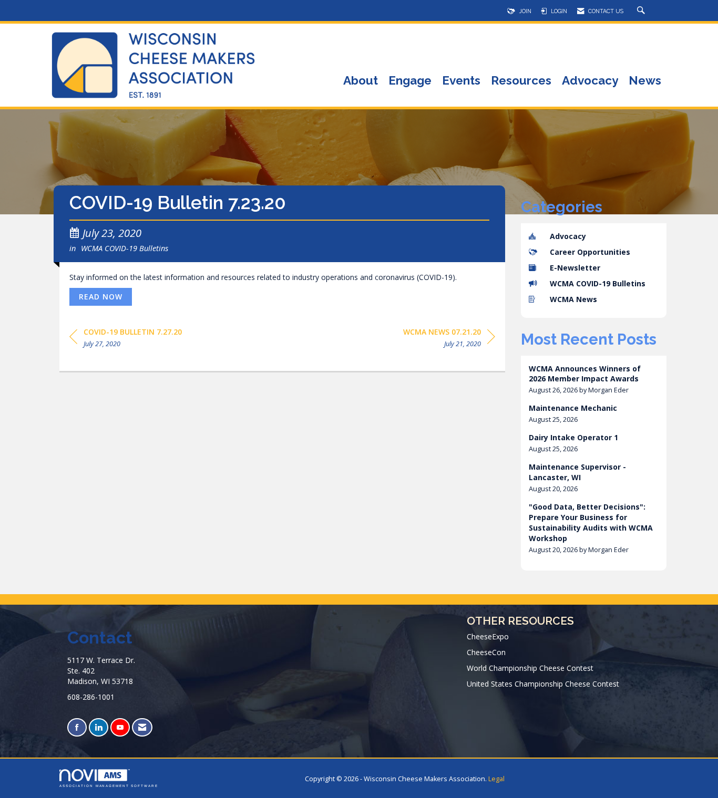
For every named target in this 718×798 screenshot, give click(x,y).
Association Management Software (108, 785)
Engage (410, 81)
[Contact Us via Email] (142, 727)
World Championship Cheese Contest (530, 668)
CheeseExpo (488, 636)
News (645, 81)
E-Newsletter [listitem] (575, 268)
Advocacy (590, 81)
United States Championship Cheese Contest (543, 684)
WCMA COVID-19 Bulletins (124, 248)
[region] (449, 340)
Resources (521, 81)
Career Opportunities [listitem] (590, 252)
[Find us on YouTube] (120, 727)
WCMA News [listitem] (573, 299)
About (360, 81)
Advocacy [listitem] (568, 236)
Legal (496, 778)
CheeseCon (486, 652)
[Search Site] (642, 11)
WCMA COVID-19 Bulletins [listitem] (597, 283)
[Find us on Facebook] (77, 727)
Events (461, 81)
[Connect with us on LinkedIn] (98, 727)
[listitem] (594, 380)
